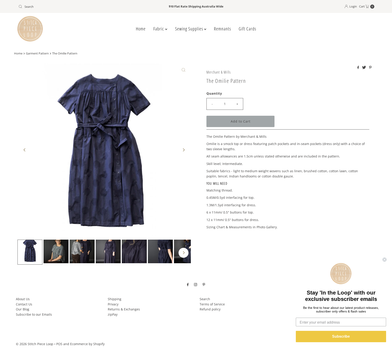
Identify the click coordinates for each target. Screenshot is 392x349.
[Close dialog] (384, 259)
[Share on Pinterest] (370, 67)
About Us (23, 299)
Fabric (159, 29)
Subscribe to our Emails (34, 314)
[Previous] (25, 150)
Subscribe (341, 336)
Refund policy (210, 309)
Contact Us (24, 304)
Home (141, 29)
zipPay (113, 314)
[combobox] (75, 6)
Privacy (113, 304)
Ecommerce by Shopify (87, 344)
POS (59, 344)
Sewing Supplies (189, 29)
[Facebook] (188, 284)
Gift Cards (247, 29)
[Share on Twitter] (364, 67)
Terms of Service (212, 304)
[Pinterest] (204, 284)
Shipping (114, 299)
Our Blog (22, 309)
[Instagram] (195, 284)
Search (205, 299)
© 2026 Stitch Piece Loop (34, 344)
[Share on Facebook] (358, 67)
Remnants (222, 29)
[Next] (184, 150)
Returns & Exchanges (124, 309)
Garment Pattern (37, 53)
